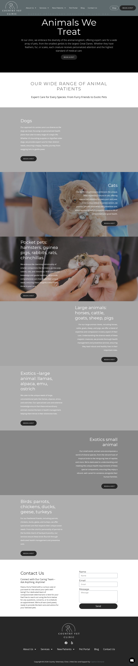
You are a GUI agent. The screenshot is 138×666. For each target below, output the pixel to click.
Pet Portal (73, 8)
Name (82, 571)
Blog (83, 8)
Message (84, 589)
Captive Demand (97, 662)
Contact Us (92, 8)
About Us (30, 8)
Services (43, 8)
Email (82, 580)
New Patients (57, 8)
